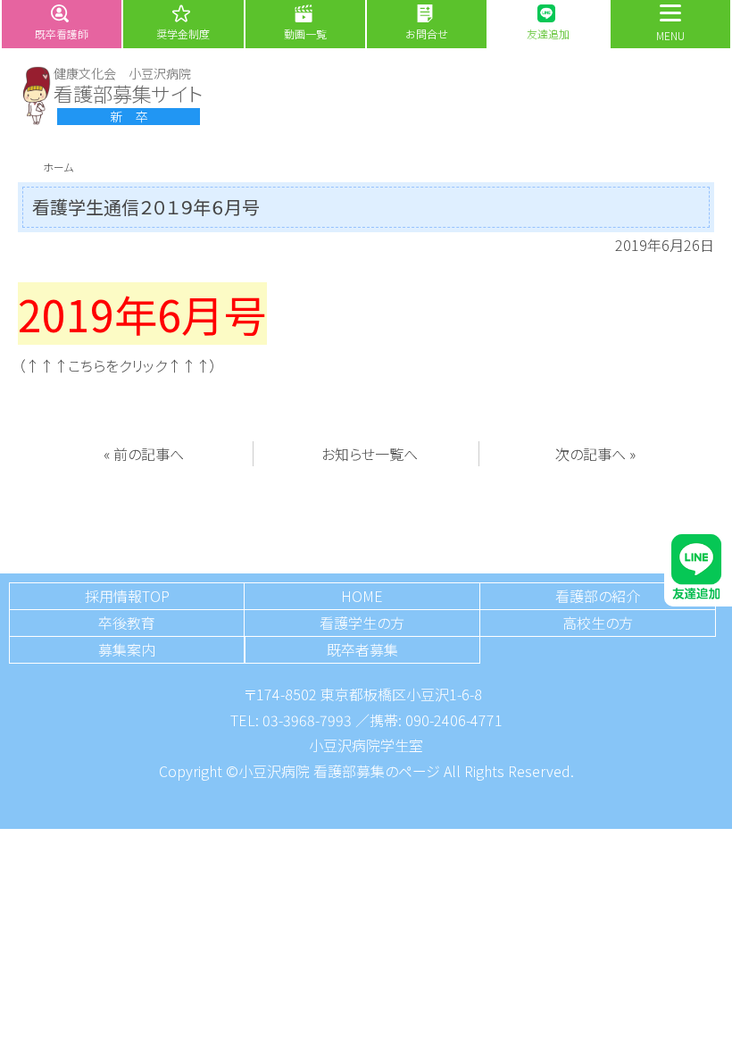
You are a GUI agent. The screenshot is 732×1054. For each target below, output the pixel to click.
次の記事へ (590, 453)
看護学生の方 (362, 622)
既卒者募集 (362, 649)
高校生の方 (597, 622)
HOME (362, 595)
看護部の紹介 (597, 595)
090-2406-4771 (454, 720)
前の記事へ (148, 453)
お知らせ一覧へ (369, 453)
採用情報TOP (127, 595)
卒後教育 (126, 622)
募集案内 (126, 649)
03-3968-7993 (307, 720)
